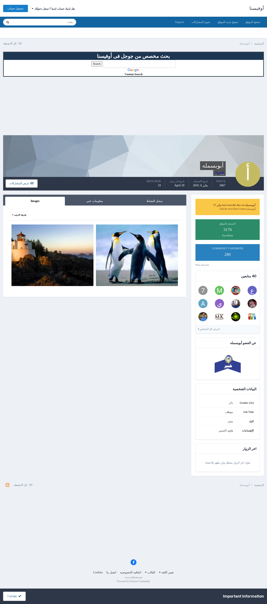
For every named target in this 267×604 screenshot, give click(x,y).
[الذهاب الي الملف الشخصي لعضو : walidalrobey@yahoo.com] (203, 316)
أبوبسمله (160, 281)
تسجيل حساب (16, 8)
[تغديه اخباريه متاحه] (7, 485)
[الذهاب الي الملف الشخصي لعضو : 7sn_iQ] (203, 290)
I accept (13, 596)
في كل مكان (24, 22)
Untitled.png (168, 276)
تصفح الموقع (253, 22)
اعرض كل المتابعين (209, 329)
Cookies (98, 572)
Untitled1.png (83, 276)
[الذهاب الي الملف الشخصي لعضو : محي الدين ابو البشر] (219, 316)
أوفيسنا (256, 8)
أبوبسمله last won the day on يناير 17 (234, 205)
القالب (151, 572)
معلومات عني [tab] (94, 201)
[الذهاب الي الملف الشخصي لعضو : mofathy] (219, 290)
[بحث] (7, 22)
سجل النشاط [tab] (154, 201)
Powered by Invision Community (133, 581)
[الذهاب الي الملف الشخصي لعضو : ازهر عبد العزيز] (235, 316)
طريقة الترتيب (19, 215)
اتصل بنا (111, 572)
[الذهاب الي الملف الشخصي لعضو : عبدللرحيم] (252, 290)
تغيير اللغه (167, 572)
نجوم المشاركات (200, 22)
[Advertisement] (133, 106)
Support (179, 22)
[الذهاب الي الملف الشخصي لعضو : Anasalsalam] (235, 303)
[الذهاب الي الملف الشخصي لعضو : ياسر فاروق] (219, 303)
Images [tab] (35, 201)
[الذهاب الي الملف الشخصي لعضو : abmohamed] (203, 303)
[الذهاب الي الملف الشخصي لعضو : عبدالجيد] (235, 290)
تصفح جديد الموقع (228, 22)
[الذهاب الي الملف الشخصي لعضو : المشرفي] (252, 303)
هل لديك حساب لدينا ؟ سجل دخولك (54, 8)
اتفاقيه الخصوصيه (130, 572)
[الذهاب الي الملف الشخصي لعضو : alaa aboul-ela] (252, 316)
